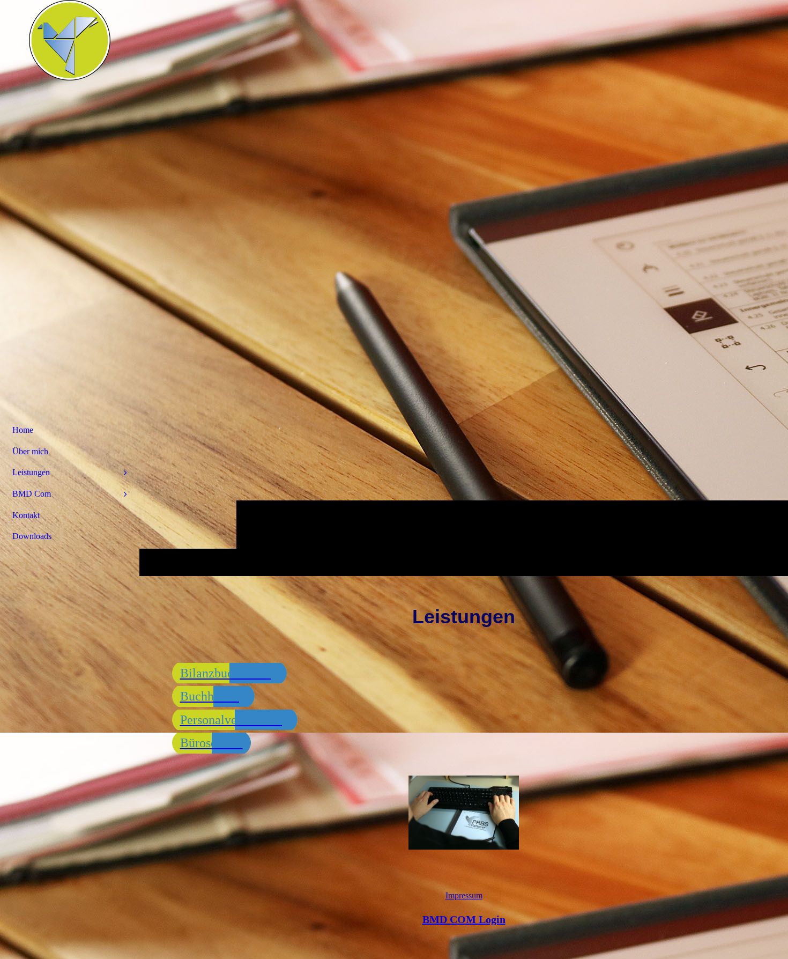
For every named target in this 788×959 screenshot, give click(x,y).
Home (22, 429)
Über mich (30, 451)
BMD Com (31, 493)
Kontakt (26, 515)
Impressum (463, 895)
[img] (69, 40)
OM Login (463, 919)
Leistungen (31, 472)
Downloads (31, 536)
